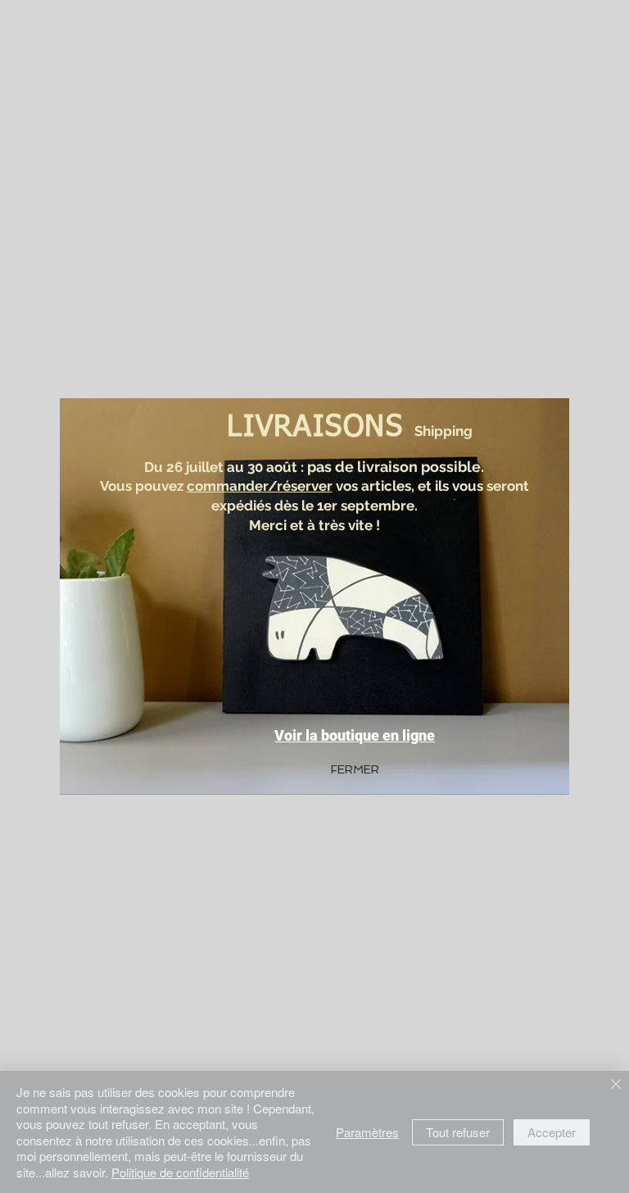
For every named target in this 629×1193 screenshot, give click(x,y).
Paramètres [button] (367, 1132)
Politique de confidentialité (180, 1172)
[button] (355, 770)
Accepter (551, 1132)
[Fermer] (616, 1085)
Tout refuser (458, 1132)
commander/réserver (260, 486)
